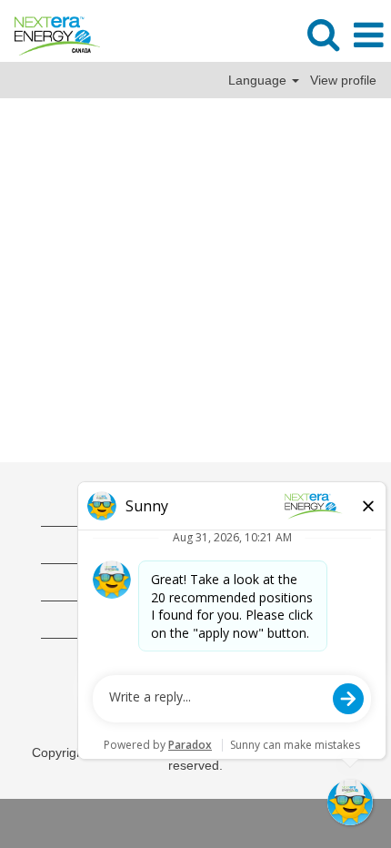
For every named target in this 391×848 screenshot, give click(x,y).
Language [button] (259, 80)
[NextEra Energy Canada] (50, 34)
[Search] (323, 34)
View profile (343, 80)
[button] (368, 35)
